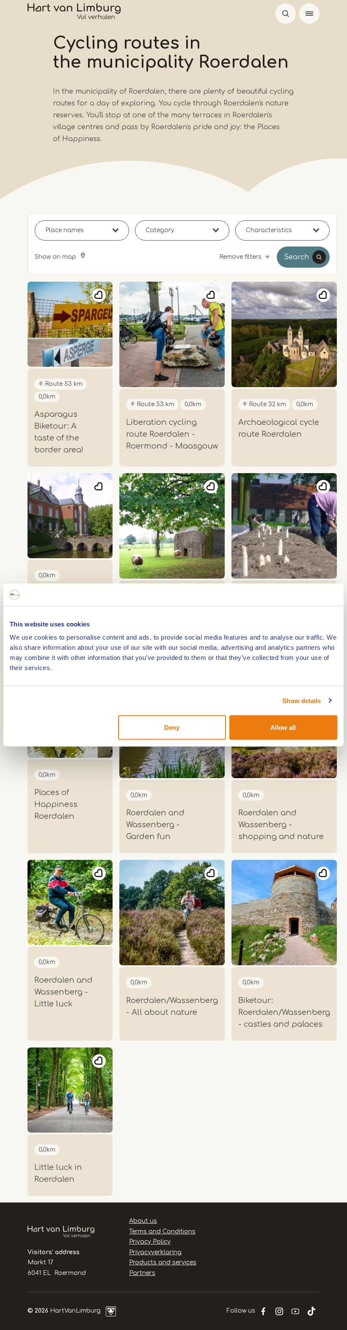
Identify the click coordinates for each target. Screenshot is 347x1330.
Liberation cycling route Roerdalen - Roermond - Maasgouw (172, 434)
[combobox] (82, 230)
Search (296, 257)
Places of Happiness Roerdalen (55, 804)
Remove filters (240, 257)
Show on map (56, 257)
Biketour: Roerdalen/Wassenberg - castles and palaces (284, 1012)
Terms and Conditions (162, 1231)
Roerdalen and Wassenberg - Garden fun (155, 825)
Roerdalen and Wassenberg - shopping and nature (281, 825)
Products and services (162, 1262)
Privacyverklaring (155, 1252)
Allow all (283, 727)
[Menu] (309, 13)
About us (143, 1221)
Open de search (285, 13)
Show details (301, 700)
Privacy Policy (150, 1242)
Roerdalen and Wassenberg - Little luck (63, 992)
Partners (142, 1273)
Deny (171, 727)
